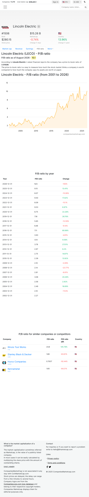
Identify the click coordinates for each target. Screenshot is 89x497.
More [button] (50, 49)
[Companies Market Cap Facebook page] (47, 467)
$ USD (77, 2)
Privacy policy (53, 458)
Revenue (18, 49)
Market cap (7, 49)
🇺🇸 (65, 2)
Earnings (29, 49)
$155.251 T (32, 2)
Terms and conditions (56, 463)
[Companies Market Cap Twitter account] (50, 467)
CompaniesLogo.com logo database (19, 484)
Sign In (55, 2)
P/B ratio (40, 49)
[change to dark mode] (85, 2)
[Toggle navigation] (5, 7)
